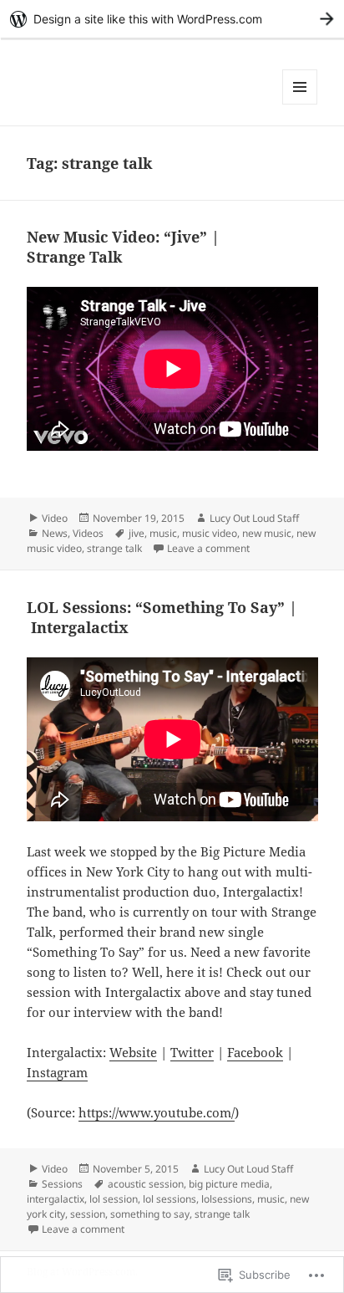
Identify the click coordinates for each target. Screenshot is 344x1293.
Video (55, 518)
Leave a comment (208, 548)
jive (136, 533)
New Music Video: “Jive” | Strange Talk (123, 247)
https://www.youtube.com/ (156, 1112)
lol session (113, 1199)
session (87, 1214)
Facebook (255, 1052)
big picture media (229, 1184)
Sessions (62, 1184)
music (163, 533)
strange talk (114, 548)
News (55, 533)
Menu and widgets (300, 104)
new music (266, 533)
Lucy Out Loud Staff (254, 518)
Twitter (192, 1052)
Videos (88, 533)
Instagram (57, 1072)
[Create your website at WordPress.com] (172, 19)
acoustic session (146, 1184)
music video (209, 533)
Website (133, 1052)
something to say (150, 1214)
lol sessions (169, 1199)
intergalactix (55, 1199)
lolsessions (226, 1199)
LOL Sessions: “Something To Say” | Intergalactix (162, 617)
